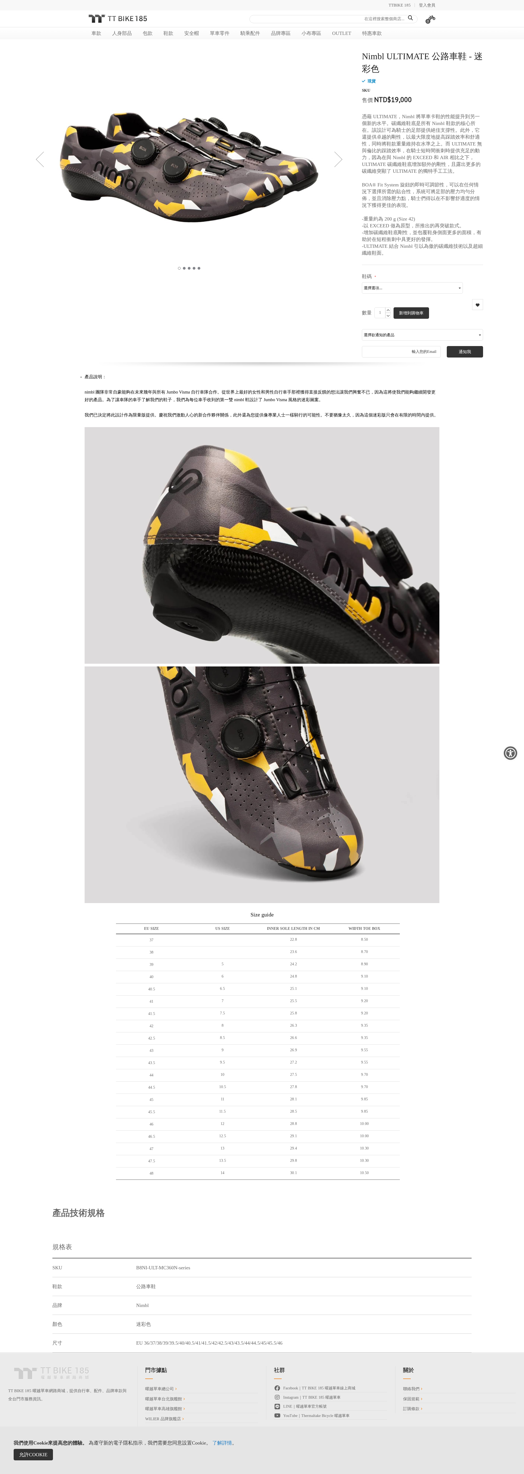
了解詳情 (222, 1443)
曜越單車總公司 (160, 1389)
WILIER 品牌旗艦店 (163, 1419)
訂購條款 (412, 1409)
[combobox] (333, 19)
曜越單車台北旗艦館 (164, 1399)
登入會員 (427, 5)
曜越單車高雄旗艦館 (164, 1409)
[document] (262, 1450)
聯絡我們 (412, 1389)
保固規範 (412, 1399)
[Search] (410, 18)
